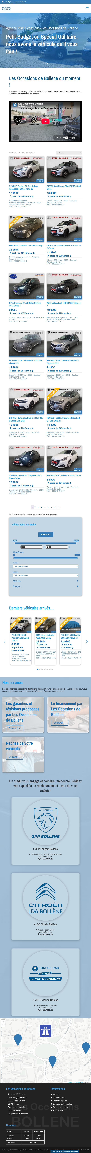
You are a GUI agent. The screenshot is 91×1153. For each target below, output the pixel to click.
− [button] (3, 1024)
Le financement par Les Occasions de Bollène (68, 717)
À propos (56, 1094)
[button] (86, 641)
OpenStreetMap (78, 1082)
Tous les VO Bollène (16, 1094)
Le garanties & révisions (18, 1113)
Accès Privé (58, 1110)
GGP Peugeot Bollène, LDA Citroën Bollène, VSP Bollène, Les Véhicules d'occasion (42, 1150)
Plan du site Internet (61, 1107)
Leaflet (70, 1082)
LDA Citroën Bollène (46, 924)
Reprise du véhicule (16, 1107)
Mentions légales (60, 1100)
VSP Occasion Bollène (46, 1000)
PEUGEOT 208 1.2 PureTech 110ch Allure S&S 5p (20, 638)
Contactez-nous (59, 1097)
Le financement (14, 1110)
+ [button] (3, 1021)
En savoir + (14, 728)
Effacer (45, 534)
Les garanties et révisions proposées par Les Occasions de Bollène (23, 720)
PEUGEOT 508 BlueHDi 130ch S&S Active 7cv (70, 636)
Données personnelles (62, 1104)
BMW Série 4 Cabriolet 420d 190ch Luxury (45, 636)
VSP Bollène (13, 1104)
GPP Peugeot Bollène (46, 849)
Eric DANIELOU (83, 1150)
